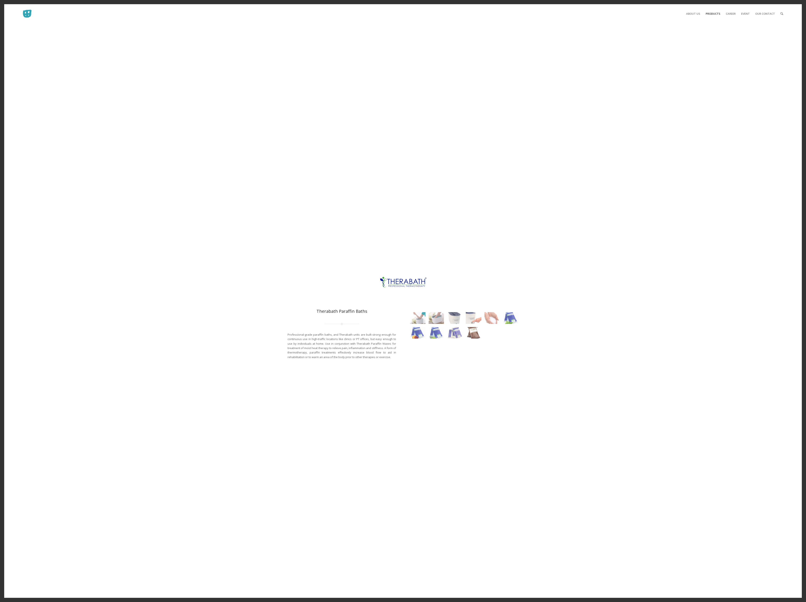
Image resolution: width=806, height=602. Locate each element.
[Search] (782, 13)
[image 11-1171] (456, 319)
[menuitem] (693, 13)
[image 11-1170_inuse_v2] (438, 319)
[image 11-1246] (419, 334)
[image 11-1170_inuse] (419, 319)
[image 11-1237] (512, 319)
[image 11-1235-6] (475, 334)
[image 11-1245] (438, 334)
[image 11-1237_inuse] (493, 319)
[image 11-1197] (456, 334)
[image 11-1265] (475, 319)
